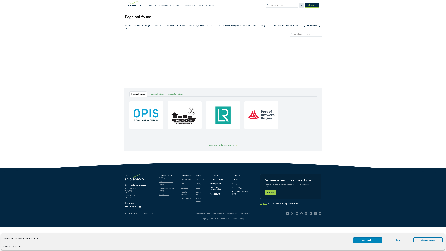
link (146, 113)
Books (183, 184)
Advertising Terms (218, 213)
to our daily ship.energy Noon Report (280, 203)
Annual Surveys (186, 198)
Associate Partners (175, 94)
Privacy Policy (17, 246)
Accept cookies (367, 240)
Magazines (184, 188)
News (151, 5)
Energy (235, 179)
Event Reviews (164, 195)
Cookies (234, 219)
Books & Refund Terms (203, 213)
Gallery (198, 184)
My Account (214, 194)
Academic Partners (156, 94)
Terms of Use (214, 219)
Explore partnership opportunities (221, 145)
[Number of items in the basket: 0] (301, 5)
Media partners (215, 183)
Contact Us (236, 175)
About (198, 175)
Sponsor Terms (245, 213)
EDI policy (205, 219)
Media (198, 188)
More (211, 5)
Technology (237, 187)
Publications (188, 5)
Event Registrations (232, 213)
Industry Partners (138, 94)
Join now (270, 192)
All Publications (186, 179)
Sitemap (241, 219)
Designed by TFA (146, 213)
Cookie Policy (7, 246)
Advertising (200, 179)
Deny (398, 240)
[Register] (312, 5)
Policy (234, 183)
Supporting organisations (215, 188)
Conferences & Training (168, 5)
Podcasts (201, 5)
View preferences (428, 240)
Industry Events (216, 179)
